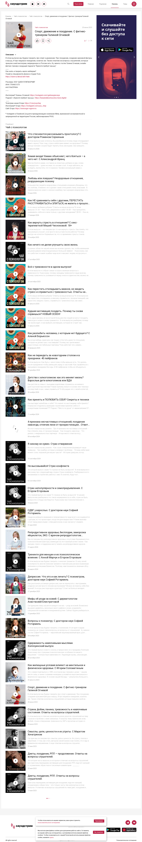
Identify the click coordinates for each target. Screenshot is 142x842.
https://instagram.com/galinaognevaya (45, 95)
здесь (51, 837)
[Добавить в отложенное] (43, 40)
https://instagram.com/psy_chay (33, 106)
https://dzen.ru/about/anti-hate (18, 77)
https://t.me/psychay (33, 103)
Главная (91, 4)
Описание (10, 55)
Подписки (102, 4)
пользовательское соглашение (49, 822)
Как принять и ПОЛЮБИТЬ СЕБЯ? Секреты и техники (58, 399)
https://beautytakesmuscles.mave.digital (50, 98)
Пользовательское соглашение (126, 840)
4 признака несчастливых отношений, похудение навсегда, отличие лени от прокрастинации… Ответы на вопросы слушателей (59, 424)
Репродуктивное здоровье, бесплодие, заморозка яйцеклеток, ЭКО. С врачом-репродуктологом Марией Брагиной (57, 535)
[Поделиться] (48, 40)
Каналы (115, 4)
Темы (125, 4)
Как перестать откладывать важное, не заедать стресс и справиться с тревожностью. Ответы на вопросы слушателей (56, 292)
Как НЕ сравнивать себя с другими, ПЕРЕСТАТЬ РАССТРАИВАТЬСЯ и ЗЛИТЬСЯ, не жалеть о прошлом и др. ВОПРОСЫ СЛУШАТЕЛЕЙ (59, 203)
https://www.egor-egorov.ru (25, 108)
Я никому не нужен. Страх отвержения (50, 443)
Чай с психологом (20, 16)
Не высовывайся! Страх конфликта (48, 466)
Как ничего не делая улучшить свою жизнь (53, 244)
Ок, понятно (98, 832)
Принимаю (99, 821)
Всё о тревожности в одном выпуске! (49, 266)
